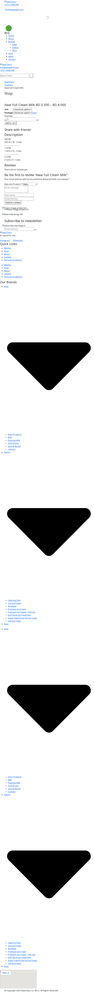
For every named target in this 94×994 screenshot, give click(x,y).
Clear (34, 112)
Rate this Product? (13, 184)
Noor (14, 50)
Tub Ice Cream (14, 621)
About (11, 38)
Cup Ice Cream (14, 603)
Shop (10, 53)
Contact (12, 59)
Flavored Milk (14, 440)
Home (11, 35)
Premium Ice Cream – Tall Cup (21, 612)
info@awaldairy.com (14, 9)
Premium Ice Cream (17, 609)
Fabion (15, 47)
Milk (10, 437)
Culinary (11, 449)
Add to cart (10, 123)
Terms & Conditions (13, 260)
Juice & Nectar (14, 446)
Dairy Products (15, 434)
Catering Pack (14, 600)
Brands (11, 41)
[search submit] (31, 76)
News (10, 56)
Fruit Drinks (13, 443)
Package (9, 112)
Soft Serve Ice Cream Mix (19, 615)
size (6, 109)
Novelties (12, 606)
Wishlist (7, 248)
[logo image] (6, 64)
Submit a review (12, 202)
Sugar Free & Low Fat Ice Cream (22, 618)
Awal (14, 44)
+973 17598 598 (11, 4)
